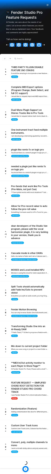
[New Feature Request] (25, 469)
